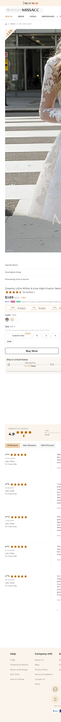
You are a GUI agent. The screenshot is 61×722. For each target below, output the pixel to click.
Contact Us (40, 679)
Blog (37, 665)
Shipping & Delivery (19, 665)
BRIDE (12, 24)
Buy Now (32, 351)
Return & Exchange (19, 670)
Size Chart (14, 674)
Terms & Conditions (44, 674)
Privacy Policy (41, 670)
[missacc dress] (30, 3)
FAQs (12, 660)
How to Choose (17, 679)
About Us (39, 660)
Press (37, 684)
